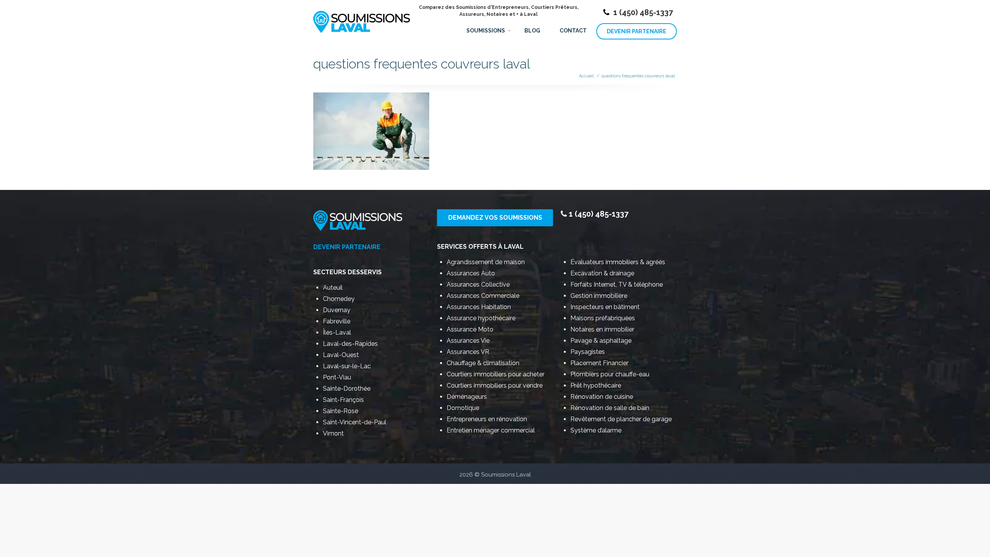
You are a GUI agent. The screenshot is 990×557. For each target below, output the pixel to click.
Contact (573, 30)
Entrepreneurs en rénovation (487, 419)
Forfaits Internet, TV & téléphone (616, 284)
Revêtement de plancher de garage (621, 419)
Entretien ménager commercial (491, 430)
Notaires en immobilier (602, 329)
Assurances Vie (468, 340)
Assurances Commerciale (483, 295)
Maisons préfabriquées (602, 318)
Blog (532, 30)
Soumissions (485, 30)
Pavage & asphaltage (601, 340)
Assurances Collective (478, 284)
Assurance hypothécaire (481, 318)
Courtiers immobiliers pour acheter (495, 374)
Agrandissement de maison (486, 262)
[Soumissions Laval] (361, 18)
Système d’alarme (595, 430)
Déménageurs (467, 396)
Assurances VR (468, 351)
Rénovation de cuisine (601, 396)
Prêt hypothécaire (595, 385)
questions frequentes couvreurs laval (638, 76)
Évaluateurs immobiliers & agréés (617, 262)
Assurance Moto (470, 329)
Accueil (586, 76)
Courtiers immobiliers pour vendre (495, 385)
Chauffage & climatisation (483, 363)
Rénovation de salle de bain (609, 408)
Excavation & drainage (602, 273)
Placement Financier (599, 363)
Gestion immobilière (598, 295)
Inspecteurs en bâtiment (605, 307)
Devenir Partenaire (636, 31)
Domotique (463, 408)
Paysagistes (587, 351)
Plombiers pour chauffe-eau (609, 374)
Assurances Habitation (479, 307)
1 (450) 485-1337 (643, 12)
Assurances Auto (471, 273)
